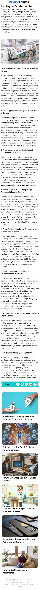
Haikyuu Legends (12, 580)
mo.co (21, 580)
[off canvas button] (3, 2)
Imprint (7, 584)
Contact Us (24, 584)
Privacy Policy (15, 584)
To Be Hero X (29, 580)
